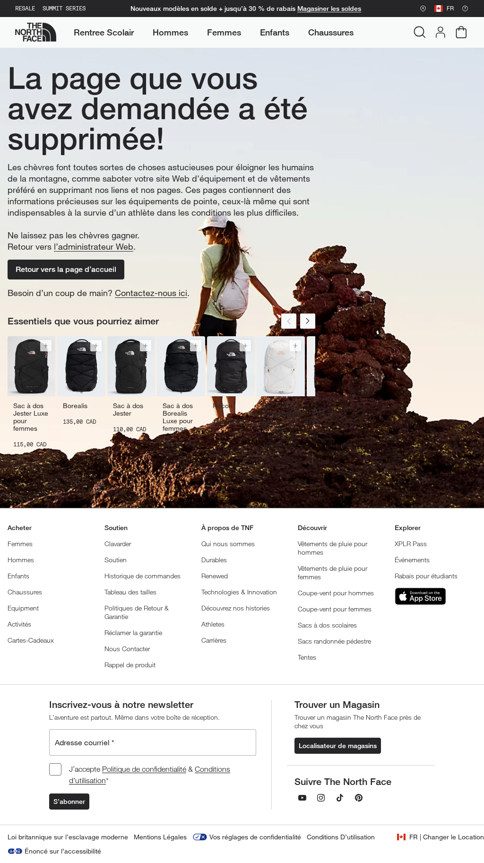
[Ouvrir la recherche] (419, 32)
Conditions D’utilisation (341, 837)
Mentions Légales (160, 837)
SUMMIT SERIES (64, 8)
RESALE (25, 8)
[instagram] (320, 797)
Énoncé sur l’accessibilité (63, 851)
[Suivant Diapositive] (307, 321)
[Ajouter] (45, 345)
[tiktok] (339, 797)
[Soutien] (465, 8)
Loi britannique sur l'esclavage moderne (68, 837)
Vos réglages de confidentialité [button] (255, 837)
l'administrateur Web (93, 246)
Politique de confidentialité (144, 769)
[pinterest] (358, 797)
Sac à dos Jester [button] (128, 409)
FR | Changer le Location (446, 837)
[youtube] (302, 797)
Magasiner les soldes (329, 8)
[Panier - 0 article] (461, 32)
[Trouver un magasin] (423, 8)
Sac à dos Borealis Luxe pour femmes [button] (178, 417)
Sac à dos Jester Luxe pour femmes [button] (30, 417)
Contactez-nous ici (151, 293)
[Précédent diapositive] (288, 321)
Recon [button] (223, 406)
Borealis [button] (75, 406)
